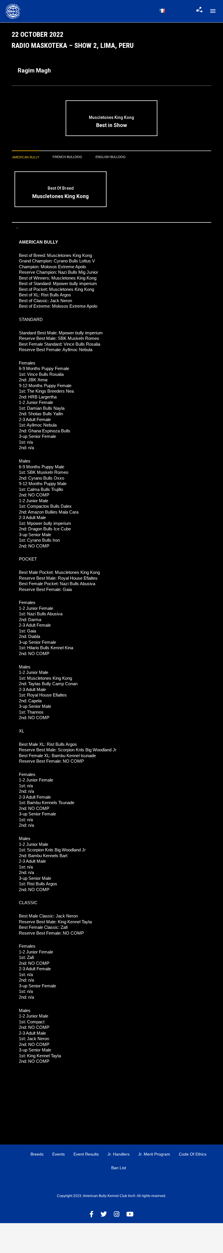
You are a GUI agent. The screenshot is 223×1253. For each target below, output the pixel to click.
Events (58, 1154)
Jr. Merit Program (154, 1154)
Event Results (86, 1154)
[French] (162, 10)
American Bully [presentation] (25, 157)
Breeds (37, 1154)
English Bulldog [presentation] (111, 157)
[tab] (25, 157)
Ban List (118, 1167)
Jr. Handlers (118, 1154)
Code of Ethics (192, 1154)
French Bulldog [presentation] (67, 157)
